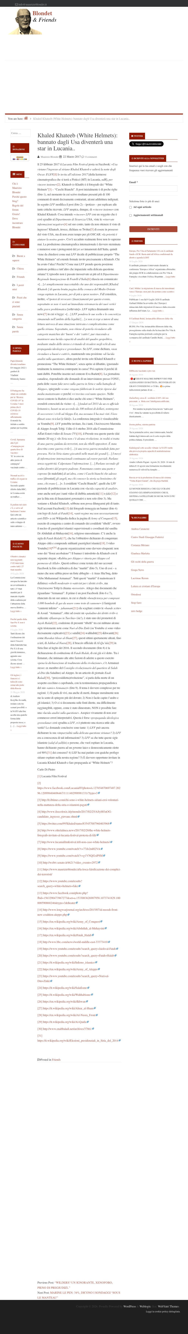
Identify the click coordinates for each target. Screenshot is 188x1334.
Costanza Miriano (140, 545)
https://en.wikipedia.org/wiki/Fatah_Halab (67, 935)
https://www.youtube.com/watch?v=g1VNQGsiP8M (72, 855)
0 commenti (91, 156)
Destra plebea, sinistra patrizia (142, 424)
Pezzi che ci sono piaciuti (19, 302)
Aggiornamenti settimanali (148, 215)
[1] (39, 776)
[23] (67, 633)
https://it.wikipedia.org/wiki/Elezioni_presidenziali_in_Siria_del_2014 (77, 1040)
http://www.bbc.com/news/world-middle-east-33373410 (75, 942)
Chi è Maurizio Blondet (17, 188)
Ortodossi (136, 594)
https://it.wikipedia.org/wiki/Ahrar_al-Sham (68, 1008)
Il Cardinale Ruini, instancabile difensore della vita (151, 318)
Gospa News (137, 570)
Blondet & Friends (44, 16)
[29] (111, 643)
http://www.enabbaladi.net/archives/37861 (67, 1029)
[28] (68, 643)
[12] (113, 493)
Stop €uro (136, 602)
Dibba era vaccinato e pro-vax (142, 370)
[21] (75, 608)
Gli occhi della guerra (142, 561)
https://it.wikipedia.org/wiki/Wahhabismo (67, 995)
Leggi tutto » (15, 611)
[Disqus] (79, 1122)
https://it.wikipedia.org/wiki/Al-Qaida (64, 1022)
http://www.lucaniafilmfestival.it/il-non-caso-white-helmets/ (75, 842)
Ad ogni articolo (142, 207)
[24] (82, 633)
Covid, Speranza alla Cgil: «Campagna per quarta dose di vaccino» (17, 446)
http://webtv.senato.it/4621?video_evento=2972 (70, 862)
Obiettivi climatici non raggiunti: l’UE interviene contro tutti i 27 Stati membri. (18, 563)
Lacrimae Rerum (140, 578)
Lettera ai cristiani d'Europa (145, 586)
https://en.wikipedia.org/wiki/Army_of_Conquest (71, 921)
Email (133, 182)
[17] (63, 538)
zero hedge (136, 611)
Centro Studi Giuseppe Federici (147, 537)
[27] (74, 638)
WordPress (129, 1306)
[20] (55, 547)
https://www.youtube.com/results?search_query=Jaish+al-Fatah (79, 949)
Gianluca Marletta (140, 553)
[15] (114, 518)
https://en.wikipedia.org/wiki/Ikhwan (64, 1001)
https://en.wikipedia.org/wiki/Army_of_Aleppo (70, 969)
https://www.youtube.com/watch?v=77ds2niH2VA (70, 849)
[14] (70, 513)
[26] (115, 633)
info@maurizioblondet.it (33, 4)
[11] (100, 493)
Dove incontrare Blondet (17, 223)
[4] (65, 224)
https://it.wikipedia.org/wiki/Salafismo (65, 988)
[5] (92, 229)
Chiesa (20, 268)
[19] (49, 548)
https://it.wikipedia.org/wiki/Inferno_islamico (69, 962)
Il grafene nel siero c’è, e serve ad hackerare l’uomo (18, 508)
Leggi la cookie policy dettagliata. (163, 1311)
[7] (45, 314)
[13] (66, 508)
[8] (100, 374)
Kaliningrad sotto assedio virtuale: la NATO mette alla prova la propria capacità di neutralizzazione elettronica (151, 451)
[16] (70, 533)
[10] (79, 433)
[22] (54, 623)
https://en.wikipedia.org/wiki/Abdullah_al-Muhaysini (73, 928)
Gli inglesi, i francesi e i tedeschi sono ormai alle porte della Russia (17, 682)
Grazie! (16, 214)
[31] (49, 752)
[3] (50, 189)
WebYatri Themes (168, 1306)
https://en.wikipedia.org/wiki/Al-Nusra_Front (69, 1015)
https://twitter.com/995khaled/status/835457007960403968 (75, 823)
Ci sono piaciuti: (18, 545)
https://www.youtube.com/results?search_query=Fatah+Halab (78, 955)
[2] (58, 184)
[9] (52, 423)
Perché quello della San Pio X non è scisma (18, 622)
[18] (102, 543)
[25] (99, 633)
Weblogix (145, 1306)
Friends (21, 276)
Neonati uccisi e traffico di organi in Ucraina (18, 478)
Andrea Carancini (140, 529)
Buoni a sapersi (142, 360)
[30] (47, 678)
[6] (89, 279)
